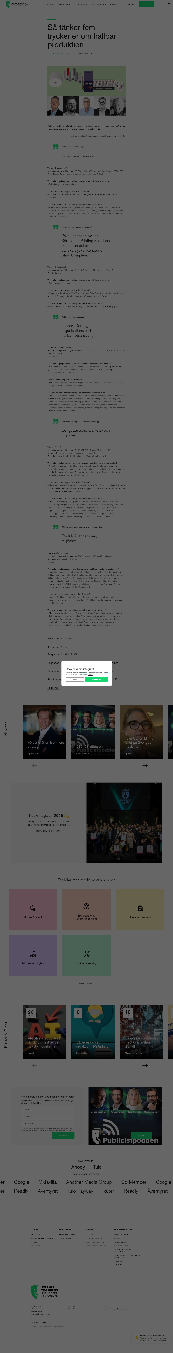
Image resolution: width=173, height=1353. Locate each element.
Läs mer (90, 674)
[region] (86, 676)
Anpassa (74, 679)
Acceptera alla (96, 679)
